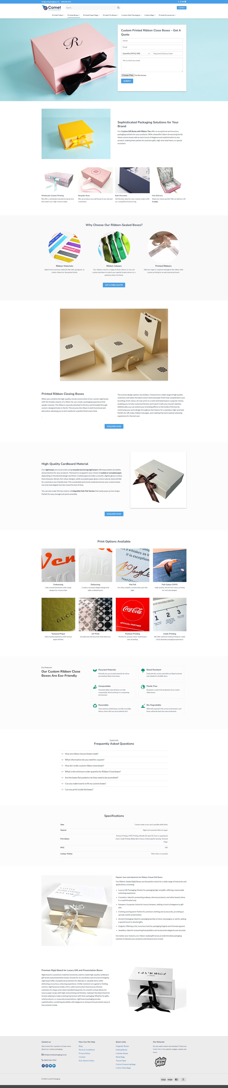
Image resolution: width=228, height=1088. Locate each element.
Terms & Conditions (87, 1049)
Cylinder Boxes (122, 1053)
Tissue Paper (121, 1060)
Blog (80, 1046)
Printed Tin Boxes (110, 15)
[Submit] (118, 8)
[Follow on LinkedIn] (185, 2)
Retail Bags (120, 1057)
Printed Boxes (73, 15)
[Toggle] (62, 754)
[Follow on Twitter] (183, 2)
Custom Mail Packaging (130, 15)
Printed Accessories (166, 15)
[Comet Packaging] (52, 8)
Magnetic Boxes (122, 1046)
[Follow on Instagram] (180, 2)
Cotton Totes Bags (123, 1068)
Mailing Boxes (121, 1049)
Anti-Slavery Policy (86, 1060)
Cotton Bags (149, 15)
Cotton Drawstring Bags (126, 1064)
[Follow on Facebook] (178, 2)
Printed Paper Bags (90, 15)
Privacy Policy (84, 1053)
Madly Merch (158, 1049)
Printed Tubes (57, 15)
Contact (82, 1057)
